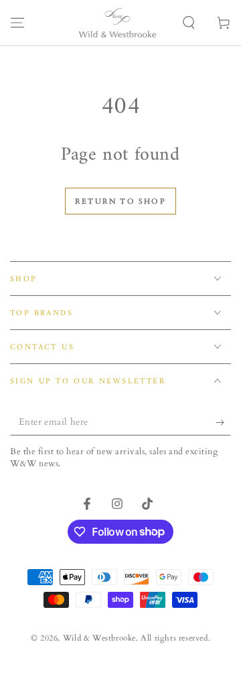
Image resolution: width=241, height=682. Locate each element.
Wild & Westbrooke (99, 638)
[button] (188, 22)
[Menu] (17, 22)
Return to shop (120, 201)
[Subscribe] (223, 422)
